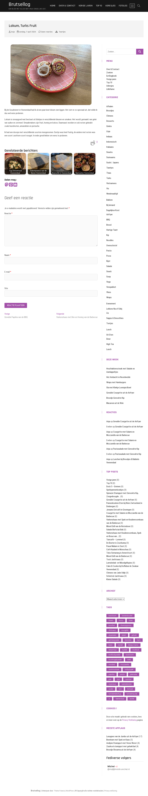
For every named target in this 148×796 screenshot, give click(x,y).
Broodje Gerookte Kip (115, 398)
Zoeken (109, 72)
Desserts (110, 121)
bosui (121, 620)
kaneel (120, 645)
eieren (124, 635)
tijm (120, 689)
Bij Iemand (110, 205)
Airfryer (109, 214)
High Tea (110, 344)
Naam (7, 255)
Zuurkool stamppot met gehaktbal (121, 746)
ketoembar (113, 650)
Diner (108, 339)
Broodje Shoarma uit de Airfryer (119, 749)
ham (138, 640)
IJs (107, 313)
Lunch (108, 329)
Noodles (109, 240)
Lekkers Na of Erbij (114, 308)
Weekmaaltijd (112, 193)
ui (109, 699)
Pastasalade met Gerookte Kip (126, 449)
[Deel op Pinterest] (11, 184)
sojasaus (112, 684)
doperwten (112, 635)
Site (6, 288)
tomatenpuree (132, 694)
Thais (108, 173)
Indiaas (109, 136)
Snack (109, 271)
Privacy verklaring (110, 791)
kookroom (130, 655)
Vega (108, 282)
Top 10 (99, 5)
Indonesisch (111, 141)
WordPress (70, 791)
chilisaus (112, 630)
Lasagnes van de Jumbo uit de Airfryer (122, 736)
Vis (107, 188)
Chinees (109, 116)
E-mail (7, 272)
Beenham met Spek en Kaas (118, 739)
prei (110, 679)
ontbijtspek (129, 669)
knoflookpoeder (114, 655)
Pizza (108, 256)
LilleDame (110, 89)
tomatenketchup (115, 694)
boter (131, 620)
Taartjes (62, 32)
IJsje (108, 131)
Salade (109, 266)
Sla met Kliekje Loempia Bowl (118, 387)
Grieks (109, 126)
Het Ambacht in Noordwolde (118, 377)
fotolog (123, 5)
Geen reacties (47, 32)
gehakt (134, 635)
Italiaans (110, 147)
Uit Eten (109, 334)
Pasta (108, 250)
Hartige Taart (112, 230)
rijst (118, 679)
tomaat (130, 689)
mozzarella (125, 664)
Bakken (109, 200)
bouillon (112, 625)
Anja (13, 32)
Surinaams (110, 157)
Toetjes (109, 323)
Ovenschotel (111, 245)
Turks (108, 178)
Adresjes (110, 5)
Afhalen (109, 106)
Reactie (8, 213)
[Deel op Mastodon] (6, 184)
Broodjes (110, 110)
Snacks (109, 152)
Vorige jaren (85, 5)
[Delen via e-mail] (15, 184)
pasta (122, 674)
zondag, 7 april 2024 (27, 32)
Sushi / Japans (112, 162)
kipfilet (124, 650)
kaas (110, 645)
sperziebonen (127, 684)
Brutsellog (19, 4)
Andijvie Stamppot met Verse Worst (121, 743)
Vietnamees (111, 183)
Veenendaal (119, 699)
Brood (108, 225)
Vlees (108, 292)
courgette (124, 630)
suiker (111, 689)
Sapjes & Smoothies (114, 318)
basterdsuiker (127, 616)
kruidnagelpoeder (115, 660)
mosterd (112, 664)
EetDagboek (111, 76)
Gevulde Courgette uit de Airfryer (120, 392)
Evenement (111, 303)
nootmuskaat (114, 669)
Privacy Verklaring (129, 720)
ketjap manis (133, 645)
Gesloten (128, 640)
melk (129, 660)
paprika (111, 674)
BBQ (108, 219)
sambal (128, 679)
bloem (111, 620)
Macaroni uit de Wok (115, 403)
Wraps (109, 297)
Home (53, 5)
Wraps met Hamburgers (116, 382)
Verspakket (111, 287)
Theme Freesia (59, 791)
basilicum (112, 616)
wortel (132, 699)
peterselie (133, 674)
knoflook (136, 650)
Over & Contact (67, 5)
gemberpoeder (114, 640)
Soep (108, 276)
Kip (107, 235)
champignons (125, 625)
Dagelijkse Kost (113, 210)
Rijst (108, 261)
